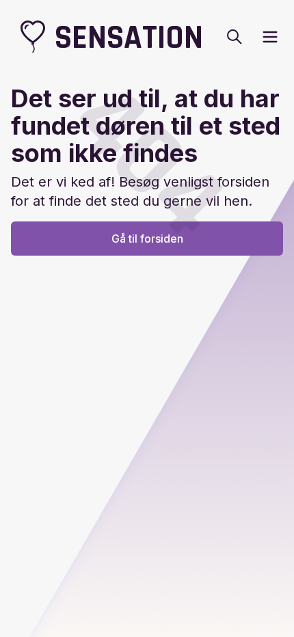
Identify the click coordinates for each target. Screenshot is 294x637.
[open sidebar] (270, 37)
